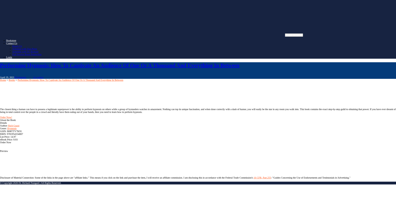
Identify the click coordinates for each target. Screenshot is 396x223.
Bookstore (11, 40)
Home (3, 80)
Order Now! (6, 117)
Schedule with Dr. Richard (25, 51)
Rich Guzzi (13, 125)
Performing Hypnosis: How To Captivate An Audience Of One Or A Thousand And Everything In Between (119, 65)
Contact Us (11, 43)
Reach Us (17, 46)
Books (12, 80)
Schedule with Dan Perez (24, 49)
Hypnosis (12, 128)
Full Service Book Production (26, 54)
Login (9, 57)
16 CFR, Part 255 (262, 177)
